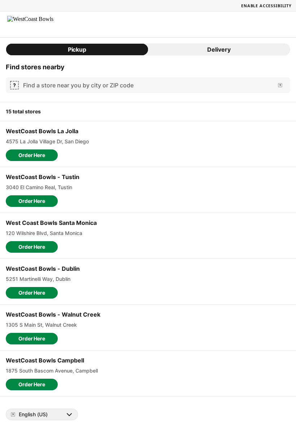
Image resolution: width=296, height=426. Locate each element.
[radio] (77, 49)
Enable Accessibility (266, 5)
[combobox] (146, 85)
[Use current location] (280, 85)
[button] (32, 155)
